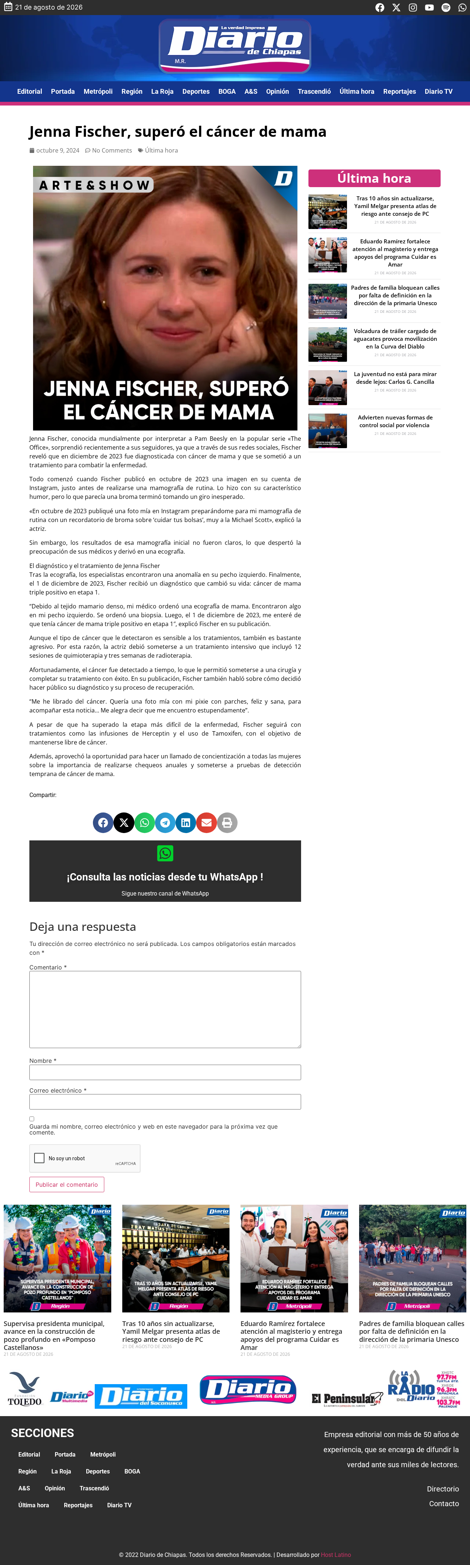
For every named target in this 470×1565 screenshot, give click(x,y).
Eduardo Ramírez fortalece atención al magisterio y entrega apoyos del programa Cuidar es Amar (395, 252)
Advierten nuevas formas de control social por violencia (395, 421)
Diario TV (439, 91)
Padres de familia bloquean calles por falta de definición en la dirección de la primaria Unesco (395, 295)
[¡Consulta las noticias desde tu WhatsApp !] (165, 853)
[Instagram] (412, 7)
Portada (63, 91)
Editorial (29, 91)
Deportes (196, 91)
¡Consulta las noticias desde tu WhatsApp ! (165, 877)
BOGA (227, 91)
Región (132, 91)
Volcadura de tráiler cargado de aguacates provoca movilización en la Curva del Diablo (395, 338)
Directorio (443, 1488)
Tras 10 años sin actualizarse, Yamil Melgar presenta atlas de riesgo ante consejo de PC (395, 205)
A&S (251, 91)
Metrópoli (98, 91)
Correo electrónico (58, 1090)
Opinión (277, 91)
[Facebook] (379, 7)
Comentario (48, 967)
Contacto (444, 1503)
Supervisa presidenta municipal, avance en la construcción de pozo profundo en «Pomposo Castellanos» (54, 1335)
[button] (103, 822)
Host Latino (336, 1554)
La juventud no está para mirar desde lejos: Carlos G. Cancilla (395, 377)
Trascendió (314, 91)
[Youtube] (429, 7)
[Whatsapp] (462, 7)
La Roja (162, 91)
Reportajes (399, 91)
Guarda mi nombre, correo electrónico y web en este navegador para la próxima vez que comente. (153, 1129)
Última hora (357, 91)
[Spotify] (446, 7)
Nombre (43, 1061)
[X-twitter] (396, 7)
